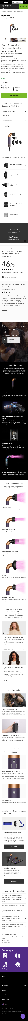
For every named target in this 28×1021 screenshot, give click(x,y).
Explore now (14, 846)
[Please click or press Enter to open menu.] (2, 2)
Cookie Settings (18, 1008)
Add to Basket (23, 6)
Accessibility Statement (6, 1013)
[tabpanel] (14, 233)
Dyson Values (5, 999)
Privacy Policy (4, 1008)
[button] (14, 165)
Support (4, 990)
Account (4, 981)
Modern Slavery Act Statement (17, 1011)
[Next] (27, 40)
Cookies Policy (11, 1008)
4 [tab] (15, 241)
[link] (8, 277)
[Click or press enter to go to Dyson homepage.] (6, 2)
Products (4, 976)
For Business (5, 985)
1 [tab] (10, 241)
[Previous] (1, 40)
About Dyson (5, 995)
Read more (4, 310)
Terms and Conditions (6, 1011)
